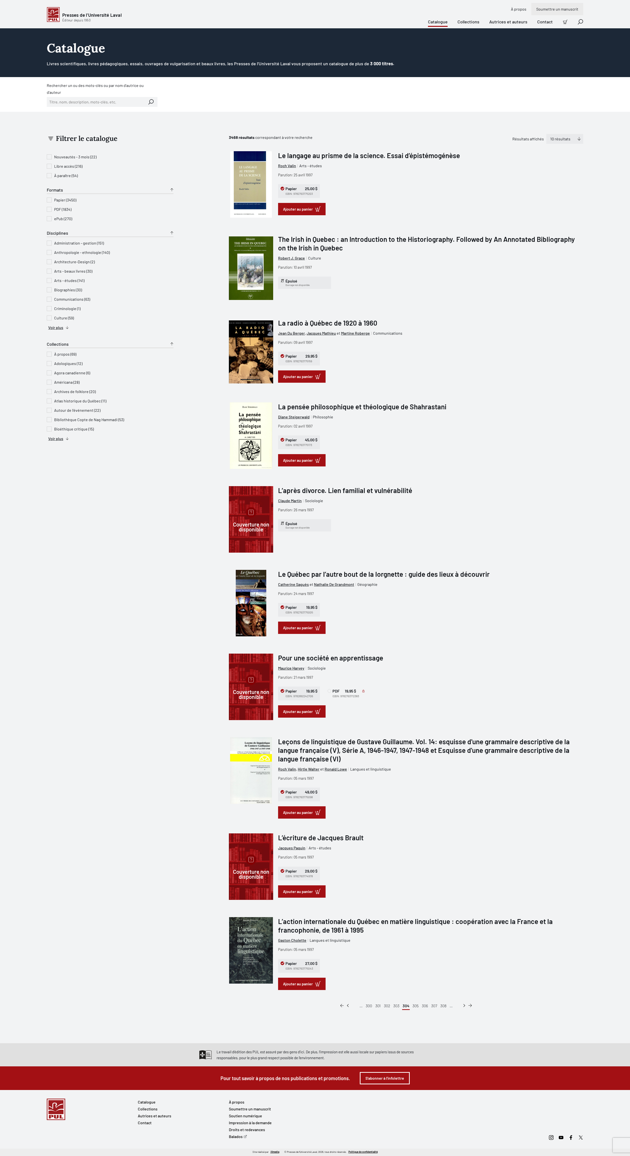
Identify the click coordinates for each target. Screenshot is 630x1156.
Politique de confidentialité (363, 1151)
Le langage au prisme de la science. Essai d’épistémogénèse (369, 155)
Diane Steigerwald (294, 416)
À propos (518, 9)
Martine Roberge (355, 333)
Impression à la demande (250, 1122)
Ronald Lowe (336, 769)
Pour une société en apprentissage (330, 658)
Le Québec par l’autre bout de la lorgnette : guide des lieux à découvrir (384, 574)
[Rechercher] (151, 102)
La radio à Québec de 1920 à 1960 (327, 323)
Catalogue (438, 21)
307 (434, 1005)
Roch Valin (287, 165)
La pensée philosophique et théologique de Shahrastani (362, 406)
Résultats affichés (528, 138)
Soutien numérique (245, 1115)
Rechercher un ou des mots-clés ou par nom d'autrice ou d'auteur (95, 89)
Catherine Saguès (293, 584)
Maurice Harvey (291, 668)
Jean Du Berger (291, 333)
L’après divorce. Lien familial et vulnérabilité (345, 490)
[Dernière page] (470, 1005)
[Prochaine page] (464, 1005)
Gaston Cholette (292, 940)
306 (425, 1005)
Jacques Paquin (291, 847)
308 (443, 1005)
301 (378, 1005)
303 (396, 1005)
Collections (468, 21)
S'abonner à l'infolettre (384, 1078)
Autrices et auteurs (508, 21)
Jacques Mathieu (321, 333)
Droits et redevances (247, 1129)
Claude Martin (290, 500)
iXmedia (274, 1151)
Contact (545, 21)
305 (415, 1005)
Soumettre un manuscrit (557, 9)
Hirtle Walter (308, 769)
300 (369, 1005)
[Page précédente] (348, 1005)
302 (387, 1005)
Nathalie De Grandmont (334, 584)
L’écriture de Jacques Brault (320, 837)
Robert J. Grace (291, 258)
